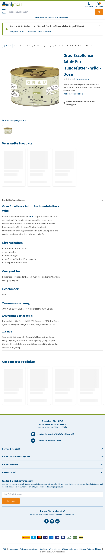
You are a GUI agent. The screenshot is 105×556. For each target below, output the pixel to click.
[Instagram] (52, 522)
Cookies (43, 549)
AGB (5, 549)
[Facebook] (47, 522)
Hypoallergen (47, 46)
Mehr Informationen (73, 93)
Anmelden (11, 501)
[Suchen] (99, 12)
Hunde (22, 46)
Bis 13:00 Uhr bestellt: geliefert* (53, 17)
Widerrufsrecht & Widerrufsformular (64, 549)
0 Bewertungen (81, 79)
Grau (31, 216)
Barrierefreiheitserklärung (91, 549)
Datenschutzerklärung (29, 549)
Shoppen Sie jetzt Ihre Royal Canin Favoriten (30, 31)
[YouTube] (58, 522)
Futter (29, 46)
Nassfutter (37, 46)
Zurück (8, 46)
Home (16, 46)
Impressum (13, 549)
